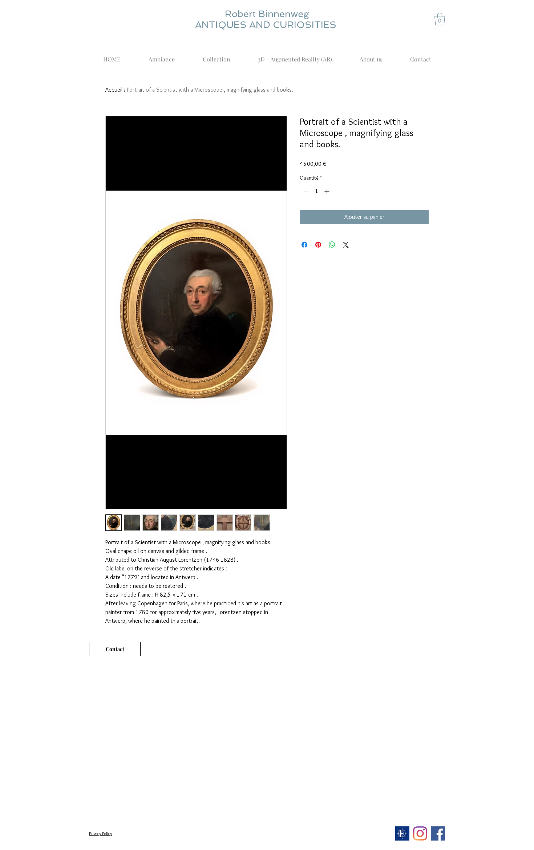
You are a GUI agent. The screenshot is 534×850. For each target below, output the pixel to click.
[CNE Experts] (402, 833)
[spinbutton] (316, 191)
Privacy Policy (100, 833)
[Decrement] (305, 191)
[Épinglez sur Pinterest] (318, 244)
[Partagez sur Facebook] (304, 244)
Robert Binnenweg (267, 13)
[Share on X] (345, 244)
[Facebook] (438, 833)
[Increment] (327, 191)
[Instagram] (420, 833)
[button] (439, 19)
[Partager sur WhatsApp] (332, 244)
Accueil (113, 89)
